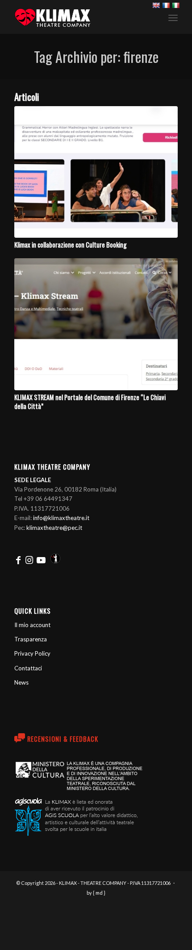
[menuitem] (173, 17)
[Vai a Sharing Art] (55, 560)
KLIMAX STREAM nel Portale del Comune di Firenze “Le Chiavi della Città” (90, 401)
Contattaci (28, 668)
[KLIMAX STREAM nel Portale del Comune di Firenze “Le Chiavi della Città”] (96, 324)
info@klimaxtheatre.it (61, 517)
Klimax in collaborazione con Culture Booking (70, 244)
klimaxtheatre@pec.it (54, 527)
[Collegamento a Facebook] (18, 560)
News (21, 682)
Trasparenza (30, 639)
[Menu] (173, 17)
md (99, 893)
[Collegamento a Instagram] (29, 560)
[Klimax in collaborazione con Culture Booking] (96, 172)
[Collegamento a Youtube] (41, 560)
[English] (156, 5)
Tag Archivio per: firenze (96, 56)
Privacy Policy (32, 653)
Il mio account (32, 624)
